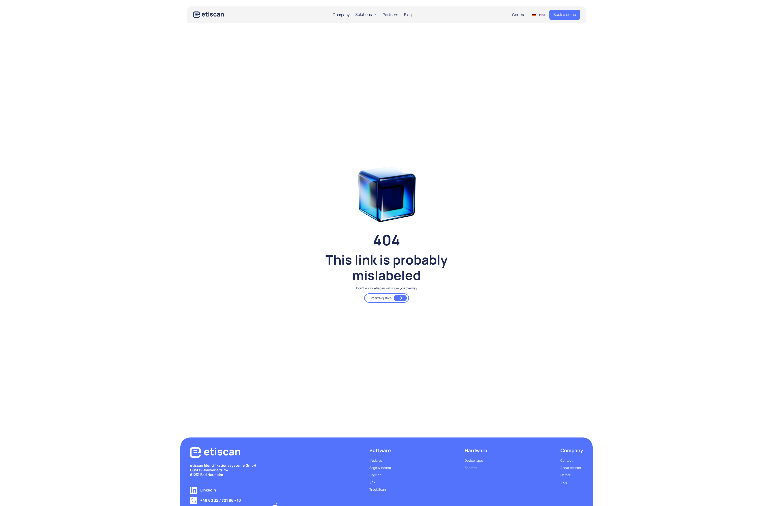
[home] (214, 14)
